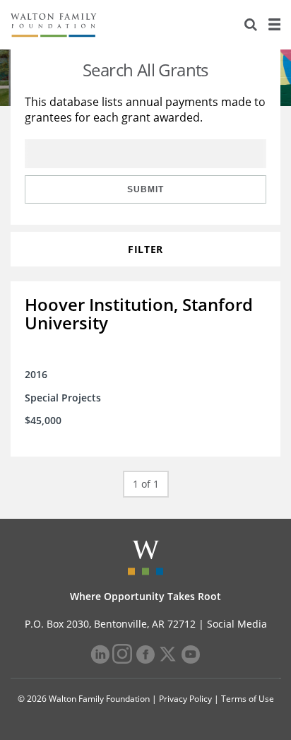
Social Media (237, 623)
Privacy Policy (185, 699)
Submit (145, 189)
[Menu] (274, 24)
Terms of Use (247, 699)
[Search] (250, 24)
